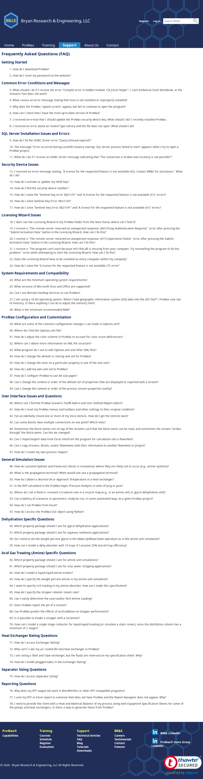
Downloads (84, 750)
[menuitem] (9, 45)
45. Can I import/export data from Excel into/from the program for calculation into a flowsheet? (71, 439)
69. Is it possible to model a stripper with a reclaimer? (45, 618)
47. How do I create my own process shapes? (39, 452)
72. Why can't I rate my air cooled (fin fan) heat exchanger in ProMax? (54, 649)
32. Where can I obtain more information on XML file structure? (50, 343)
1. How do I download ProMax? (29, 69)
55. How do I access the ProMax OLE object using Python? (47, 512)
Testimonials (122, 739)
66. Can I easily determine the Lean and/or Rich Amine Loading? (51, 598)
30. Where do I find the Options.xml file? (35, 330)
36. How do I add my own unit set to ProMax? (39, 369)
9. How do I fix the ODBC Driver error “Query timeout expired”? (50, 140)
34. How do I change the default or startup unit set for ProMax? (50, 356)
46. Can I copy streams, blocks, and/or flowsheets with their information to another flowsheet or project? (77, 445)
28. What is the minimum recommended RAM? (40, 309)
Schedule (46, 739)
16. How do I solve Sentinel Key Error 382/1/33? (40, 201)
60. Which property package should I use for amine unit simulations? (54, 560)
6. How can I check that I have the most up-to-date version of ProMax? (55, 113)
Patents (119, 747)
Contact (112, 45)
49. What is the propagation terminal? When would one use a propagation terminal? (64, 473)
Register (144, 21)
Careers (119, 735)
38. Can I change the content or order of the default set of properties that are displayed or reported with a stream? (84, 382)
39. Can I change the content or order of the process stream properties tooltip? (61, 388)
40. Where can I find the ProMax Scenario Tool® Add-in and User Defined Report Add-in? (66, 403)
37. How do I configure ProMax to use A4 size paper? (43, 376)
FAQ (79, 739)
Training (48, 45)
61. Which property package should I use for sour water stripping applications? (60, 566)
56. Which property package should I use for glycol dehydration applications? (59, 526)
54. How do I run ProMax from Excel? (33, 505)
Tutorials (83, 747)
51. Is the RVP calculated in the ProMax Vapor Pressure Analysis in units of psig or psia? (66, 486)
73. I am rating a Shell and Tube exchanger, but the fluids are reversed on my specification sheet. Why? (76, 655)
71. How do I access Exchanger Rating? (35, 642)
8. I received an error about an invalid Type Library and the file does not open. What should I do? (72, 126)
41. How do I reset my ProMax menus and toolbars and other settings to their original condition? (72, 409)
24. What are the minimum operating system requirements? (48, 280)
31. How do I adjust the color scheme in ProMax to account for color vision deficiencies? (66, 337)
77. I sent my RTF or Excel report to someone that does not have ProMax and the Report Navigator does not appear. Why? (88, 697)
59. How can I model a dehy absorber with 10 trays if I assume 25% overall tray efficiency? (68, 545)
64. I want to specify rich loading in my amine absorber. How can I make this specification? (68, 585)
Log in (156, 21)
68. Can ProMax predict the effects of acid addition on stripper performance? (59, 611)
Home (9, 45)
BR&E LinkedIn (170, 733)
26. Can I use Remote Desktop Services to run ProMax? (45, 293)
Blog (80, 743)
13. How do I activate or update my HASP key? (39, 182)
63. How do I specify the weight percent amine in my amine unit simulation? (59, 579)
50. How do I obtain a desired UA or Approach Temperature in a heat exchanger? (62, 479)
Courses (45, 735)
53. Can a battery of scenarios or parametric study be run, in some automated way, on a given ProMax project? (81, 498)
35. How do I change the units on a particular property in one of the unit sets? (60, 363)
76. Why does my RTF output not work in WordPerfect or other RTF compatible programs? (67, 691)
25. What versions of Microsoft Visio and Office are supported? (50, 286)
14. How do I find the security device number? (39, 188)
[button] (183, 765)
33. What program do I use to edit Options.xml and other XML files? (53, 350)
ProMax (28, 45)
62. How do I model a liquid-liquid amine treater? (41, 573)
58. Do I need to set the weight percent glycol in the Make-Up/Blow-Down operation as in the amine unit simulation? (85, 539)
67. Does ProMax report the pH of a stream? (38, 605)
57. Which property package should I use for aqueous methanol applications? (59, 532)
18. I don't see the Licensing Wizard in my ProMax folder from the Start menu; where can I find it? (73, 222)
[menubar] (61, 45)
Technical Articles (88, 735)
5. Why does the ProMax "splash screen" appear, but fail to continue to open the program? (68, 106)
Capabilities (10, 735)
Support (69, 45)
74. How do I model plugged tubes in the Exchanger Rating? (48, 662)
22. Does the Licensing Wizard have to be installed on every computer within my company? (68, 259)
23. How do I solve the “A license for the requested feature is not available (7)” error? (64, 265)
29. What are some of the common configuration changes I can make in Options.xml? (65, 324)
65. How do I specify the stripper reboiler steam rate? (44, 592)
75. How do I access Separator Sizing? (34, 676)
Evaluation (47, 747)
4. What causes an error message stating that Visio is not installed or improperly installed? (68, 100)
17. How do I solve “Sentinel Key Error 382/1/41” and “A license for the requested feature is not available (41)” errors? (85, 207)
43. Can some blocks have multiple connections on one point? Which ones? (58, 422)
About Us (91, 45)
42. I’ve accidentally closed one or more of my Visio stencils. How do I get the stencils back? (69, 416)
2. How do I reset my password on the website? (40, 75)
